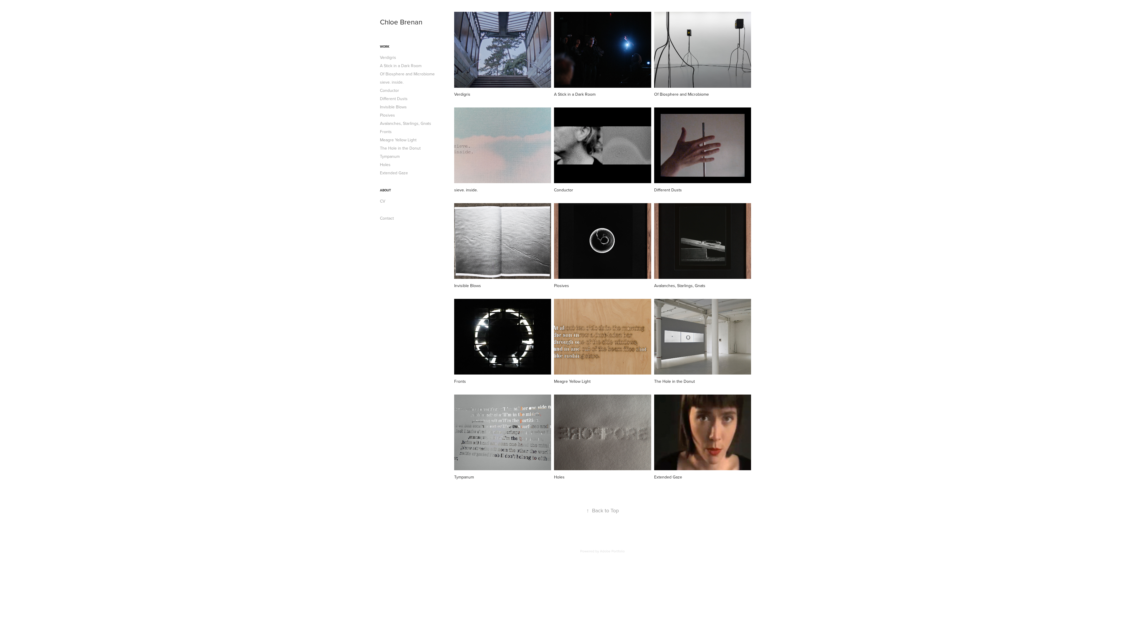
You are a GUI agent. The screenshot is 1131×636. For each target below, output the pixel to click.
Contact (387, 218)
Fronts (386, 132)
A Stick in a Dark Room (400, 66)
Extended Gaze (394, 173)
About (385, 190)
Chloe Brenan (401, 22)
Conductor (389, 90)
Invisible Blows (393, 107)
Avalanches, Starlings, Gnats (405, 123)
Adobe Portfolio (612, 551)
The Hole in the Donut (400, 148)
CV (382, 201)
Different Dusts (394, 99)
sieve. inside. (392, 82)
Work (384, 46)
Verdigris (388, 57)
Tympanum (390, 156)
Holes (385, 165)
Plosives (387, 115)
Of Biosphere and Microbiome (407, 74)
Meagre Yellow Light (398, 140)
